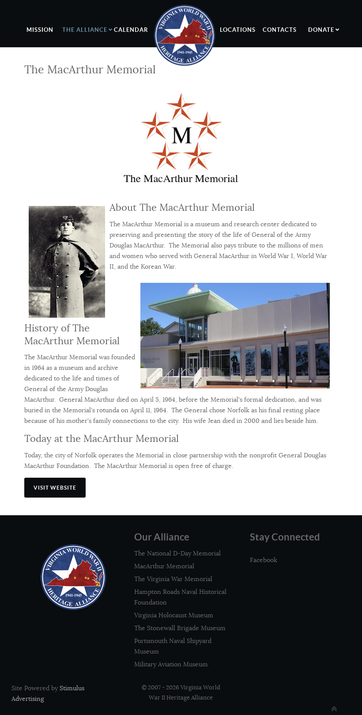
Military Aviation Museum (171, 664)
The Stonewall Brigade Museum (180, 628)
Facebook (263, 560)
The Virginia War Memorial (173, 579)
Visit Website (55, 488)
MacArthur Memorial (164, 566)
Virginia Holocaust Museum (173, 615)
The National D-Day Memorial (177, 553)
